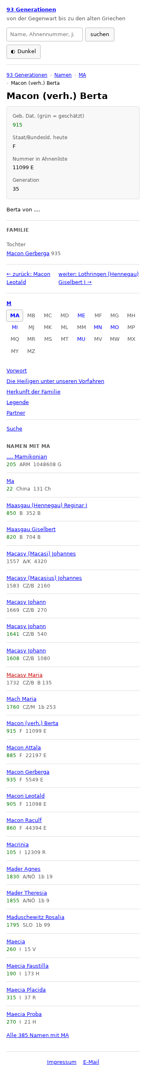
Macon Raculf (24, 820)
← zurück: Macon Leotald (28, 278)
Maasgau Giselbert (31, 529)
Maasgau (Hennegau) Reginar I (46, 505)
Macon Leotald (25, 796)
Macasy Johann (26, 602)
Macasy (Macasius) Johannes (44, 578)
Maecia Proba (24, 1014)
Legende (17, 402)
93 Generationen (31, 9)
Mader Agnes (23, 869)
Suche (14, 429)
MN (98, 327)
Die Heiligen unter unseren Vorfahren (55, 381)
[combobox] (44, 34)
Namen (63, 75)
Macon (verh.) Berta (32, 723)
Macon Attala (23, 748)
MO (114, 327)
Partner (15, 413)
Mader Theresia (26, 893)
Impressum (62, 1062)
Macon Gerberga (27, 772)
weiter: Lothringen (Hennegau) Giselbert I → (98, 278)
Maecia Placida (26, 990)
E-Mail (91, 1062)
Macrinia (17, 844)
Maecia (15, 941)
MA (14, 315)
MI (15, 327)
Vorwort (16, 371)
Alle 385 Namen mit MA (37, 1035)
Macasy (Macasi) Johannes (41, 554)
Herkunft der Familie (33, 392)
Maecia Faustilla (27, 966)
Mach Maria (21, 699)
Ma (10, 481)
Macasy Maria (24, 675)
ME (81, 315)
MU (81, 339)
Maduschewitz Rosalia (35, 917)
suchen (99, 34)
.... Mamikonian (26, 457)
